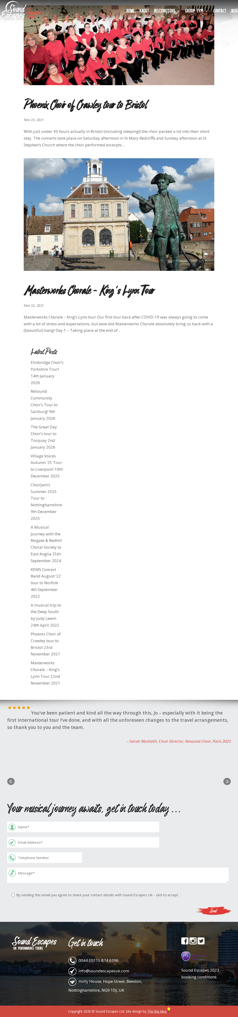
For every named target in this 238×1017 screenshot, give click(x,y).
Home (130, 12)
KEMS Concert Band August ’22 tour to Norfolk (46, 576)
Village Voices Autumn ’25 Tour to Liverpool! (46, 462)
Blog (234, 12)
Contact (219, 12)
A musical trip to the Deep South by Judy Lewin (46, 611)
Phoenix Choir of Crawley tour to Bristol (85, 104)
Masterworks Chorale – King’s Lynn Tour (89, 289)
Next (227, 781)
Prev (11, 781)
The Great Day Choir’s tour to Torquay (44, 433)
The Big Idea (157, 1011)
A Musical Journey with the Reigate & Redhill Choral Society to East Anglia (46, 540)
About (144, 12)
